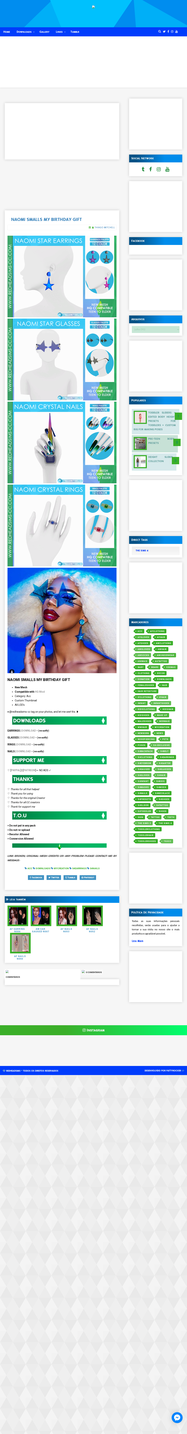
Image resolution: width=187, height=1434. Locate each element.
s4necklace (162, 793)
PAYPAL (15, 770)
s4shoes (164, 799)
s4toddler (144, 811)
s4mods (161, 787)
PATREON (29, 770)
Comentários (13, 977)
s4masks (143, 787)
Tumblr (74, 31)
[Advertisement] (93, 62)
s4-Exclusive (161, 745)
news (160, 733)
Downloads (24, 31)
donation (143, 679)
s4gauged (144, 769)
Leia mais (137, 941)
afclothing (157, 631)
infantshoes (161, 703)
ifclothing (144, 697)
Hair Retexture (147, 691)
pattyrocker (173, 1070)
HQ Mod (40, 691)
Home (6, 31)
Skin (140, 817)
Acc (140, 631)
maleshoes (145, 721)
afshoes (143, 643)
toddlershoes (147, 841)
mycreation (162, 727)
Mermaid (164, 721)
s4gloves (144, 775)
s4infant (143, 781)
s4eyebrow (144, 763)
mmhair (142, 727)
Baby (141, 667)
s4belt (164, 751)
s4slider (143, 805)
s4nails (142, 793)
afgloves (143, 637)
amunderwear (165, 655)
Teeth (170, 817)
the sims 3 (144, 823)
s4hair (161, 775)
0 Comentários (93, 972)
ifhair (162, 697)
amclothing (163, 643)
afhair (161, 637)
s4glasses (164, 769)
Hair (164, 685)
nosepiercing (146, 739)
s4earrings (167, 757)
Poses (142, 745)
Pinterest (88, 877)
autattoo (161, 661)
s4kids (160, 781)
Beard (155, 667)
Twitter (54, 877)
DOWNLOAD (29, 730)
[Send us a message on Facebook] (177, 1417)
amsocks (143, 655)
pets (165, 739)
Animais (142, 661)
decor (161, 673)
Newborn (143, 733)
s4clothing (145, 757)
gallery (44, 31)
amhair (162, 649)
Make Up (162, 715)
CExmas (171, 667)
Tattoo (155, 817)
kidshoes (143, 715)
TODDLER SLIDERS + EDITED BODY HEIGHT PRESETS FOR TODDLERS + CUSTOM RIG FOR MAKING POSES (155, 421)
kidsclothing (146, 709)
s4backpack (145, 751)
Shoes (163, 811)
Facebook (36, 877)
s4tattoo (162, 805)
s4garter (165, 763)
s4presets (144, 799)
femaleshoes (146, 685)
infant (142, 703)
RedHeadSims (13, 1071)
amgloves (144, 649)
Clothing (143, 673)
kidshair (168, 709)
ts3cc (167, 841)
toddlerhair (145, 835)
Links (59, 31)
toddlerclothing (149, 829)
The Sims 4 (165, 823)
